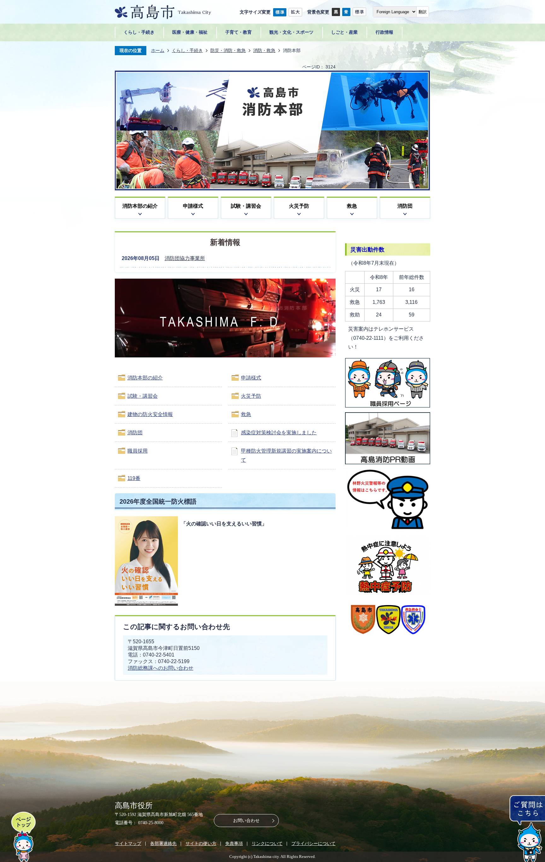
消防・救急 (264, 50)
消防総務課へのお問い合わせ (160, 668)
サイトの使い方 (200, 843)
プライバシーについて (313, 843)
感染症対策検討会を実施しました (279, 432)
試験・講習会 (246, 206)
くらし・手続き (187, 50)
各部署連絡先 (163, 843)
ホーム (157, 50)
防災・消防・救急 (228, 50)
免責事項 (234, 843)
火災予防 (299, 206)
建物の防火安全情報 (150, 414)
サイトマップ (128, 843)
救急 (352, 206)
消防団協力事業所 (185, 258)
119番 (133, 478)
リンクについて (267, 843)
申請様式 (193, 206)
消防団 (405, 206)
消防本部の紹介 (140, 206)
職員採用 (137, 451)
